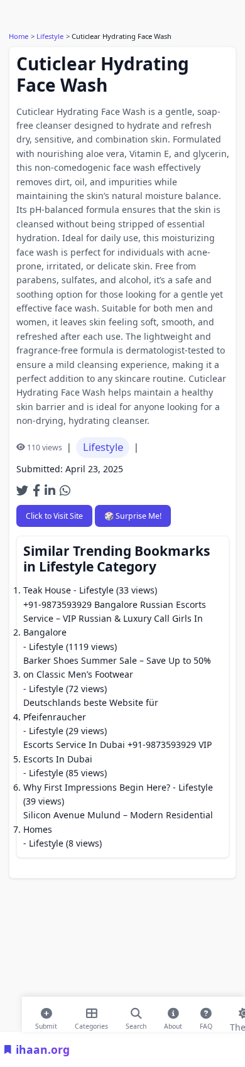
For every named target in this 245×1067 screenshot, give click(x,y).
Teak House (47, 590)
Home (18, 36)
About (173, 1024)
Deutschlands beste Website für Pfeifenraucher (90, 709)
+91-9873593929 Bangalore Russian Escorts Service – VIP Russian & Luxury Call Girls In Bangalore (114, 618)
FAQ (206, 1024)
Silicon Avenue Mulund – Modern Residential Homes (118, 822)
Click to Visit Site (54, 516)
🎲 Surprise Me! (132, 516)
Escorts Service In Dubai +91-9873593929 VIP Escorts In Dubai (117, 751)
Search (136, 1024)
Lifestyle (49, 36)
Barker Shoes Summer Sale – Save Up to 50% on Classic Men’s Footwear (117, 667)
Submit (46, 1024)
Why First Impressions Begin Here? (96, 787)
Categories (91, 1024)
